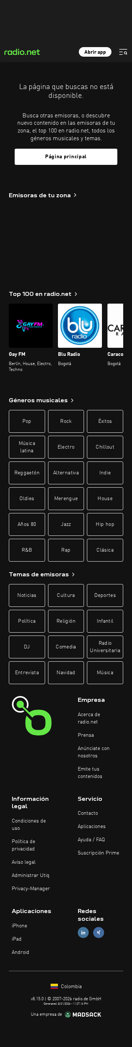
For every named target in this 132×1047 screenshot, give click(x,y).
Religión (66, 621)
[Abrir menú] (123, 51)
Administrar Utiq (31, 875)
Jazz (66, 524)
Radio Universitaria (105, 647)
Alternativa (66, 472)
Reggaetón (27, 472)
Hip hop (105, 524)
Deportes (105, 595)
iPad (17, 939)
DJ (27, 647)
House (105, 498)
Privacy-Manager (31, 888)
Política (27, 621)
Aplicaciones (92, 826)
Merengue (66, 498)
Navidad (65, 672)
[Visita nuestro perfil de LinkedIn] (83, 932)
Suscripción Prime (98, 853)
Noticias (26, 595)
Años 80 (27, 524)
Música (105, 672)
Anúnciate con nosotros (94, 752)
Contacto (88, 813)
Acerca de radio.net (89, 718)
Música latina (27, 447)
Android (20, 952)
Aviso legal (24, 862)
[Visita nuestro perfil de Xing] (99, 932)
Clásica (104, 550)
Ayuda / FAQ (91, 839)
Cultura (66, 595)
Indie (105, 472)
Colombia (70, 986)
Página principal (66, 156)
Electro (66, 447)
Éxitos (105, 421)
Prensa (86, 735)
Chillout (105, 447)
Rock (66, 421)
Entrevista (27, 672)
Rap (65, 550)
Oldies (26, 498)
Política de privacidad (23, 845)
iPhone (19, 925)
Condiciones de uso (29, 824)
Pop (27, 421)
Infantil (105, 621)
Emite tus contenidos (90, 773)
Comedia (66, 647)
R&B (27, 550)
